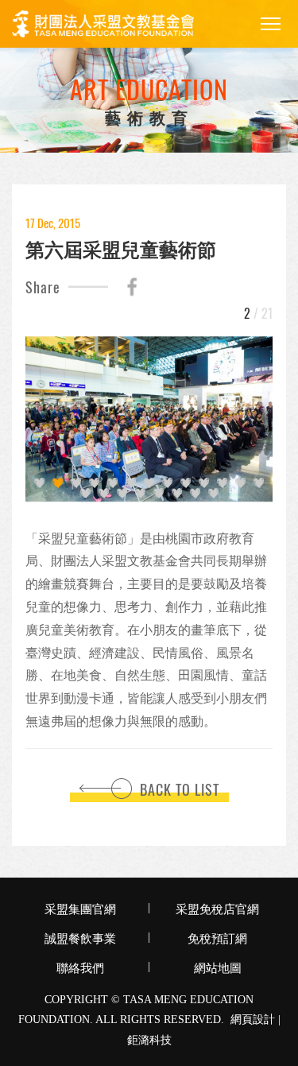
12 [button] (240, 483)
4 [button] (94, 483)
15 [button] (104, 493)
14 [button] (85, 493)
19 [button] (177, 493)
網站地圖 (218, 966)
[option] (149, 419)
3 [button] (76, 483)
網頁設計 (252, 1019)
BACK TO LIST (179, 789)
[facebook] (132, 287)
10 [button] (204, 483)
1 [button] (39, 483)
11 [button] (222, 483)
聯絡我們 (80, 966)
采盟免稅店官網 (217, 908)
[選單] (270, 24)
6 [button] (131, 483)
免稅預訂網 (217, 937)
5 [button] (112, 483)
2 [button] (57, 483)
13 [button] (258, 483)
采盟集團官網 (80, 908)
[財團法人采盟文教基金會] (103, 24)
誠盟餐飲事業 (80, 937)
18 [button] (158, 493)
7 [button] (149, 483)
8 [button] (167, 483)
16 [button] (122, 493)
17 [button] (140, 493)
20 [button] (195, 493)
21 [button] (213, 493)
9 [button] (185, 483)
